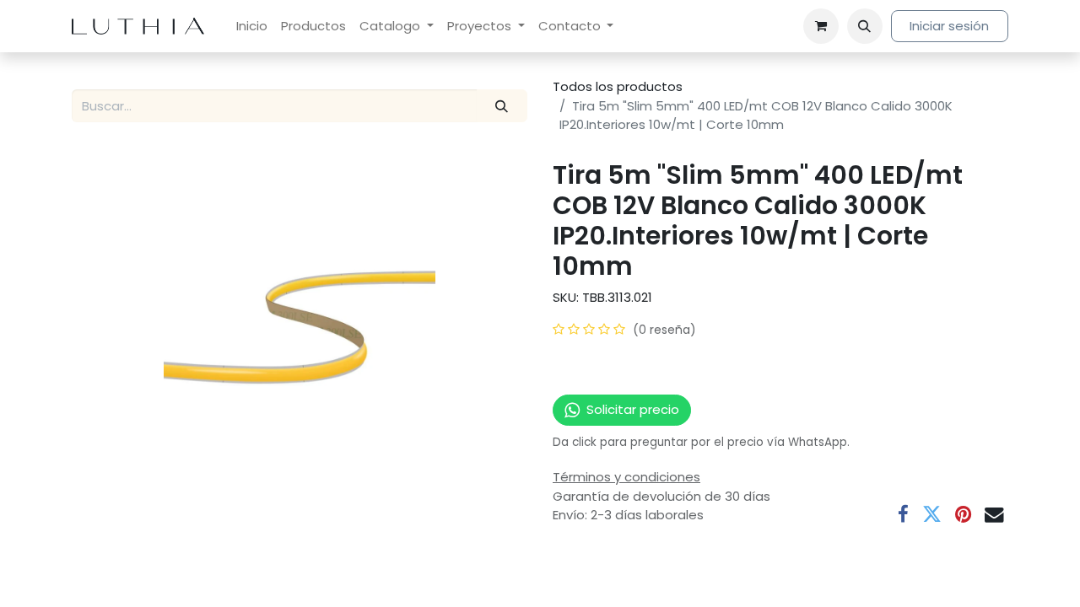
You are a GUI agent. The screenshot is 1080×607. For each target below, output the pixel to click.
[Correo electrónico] (994, 514)
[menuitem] (252, 26)
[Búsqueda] (502, 105)
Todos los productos (618, 86)
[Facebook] (903, 514)
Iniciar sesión (949, 26)
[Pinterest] (963, 514)
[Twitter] (932, 514)
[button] (865, 26)
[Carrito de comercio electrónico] (821, 26)
